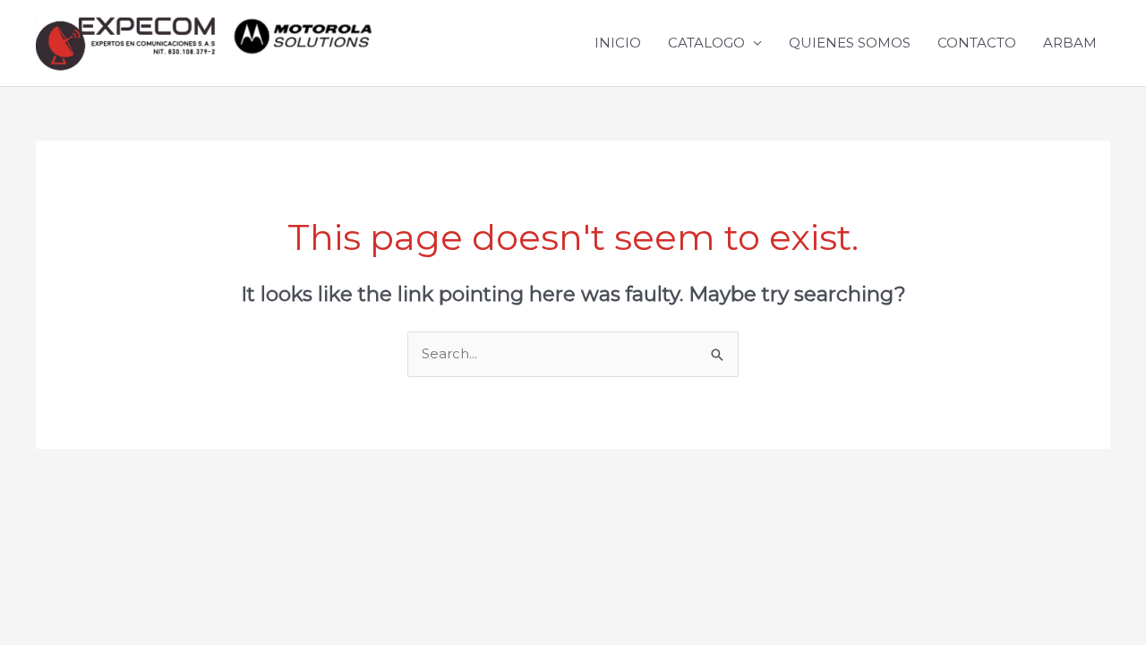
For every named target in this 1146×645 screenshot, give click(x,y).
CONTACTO (976, 42)
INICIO (617, 42)
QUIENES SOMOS (850, 42)
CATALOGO (706, 42)
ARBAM (1070, 42)
